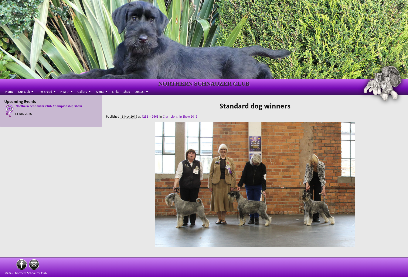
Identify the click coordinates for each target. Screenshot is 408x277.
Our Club (24, 91)
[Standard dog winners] (255, 186)
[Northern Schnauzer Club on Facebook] (21, 268)
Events (99, 91)
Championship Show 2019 (180, 116)
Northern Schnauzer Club (31, 273)
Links (115, 91)
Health (64, 91)
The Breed (45, 91)
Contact (139, 91)
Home (9, 91)
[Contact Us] (34, 268)
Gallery (82, 91)
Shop (126, 91)
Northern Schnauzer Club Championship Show (49, 106)
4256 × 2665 (150, 116)
